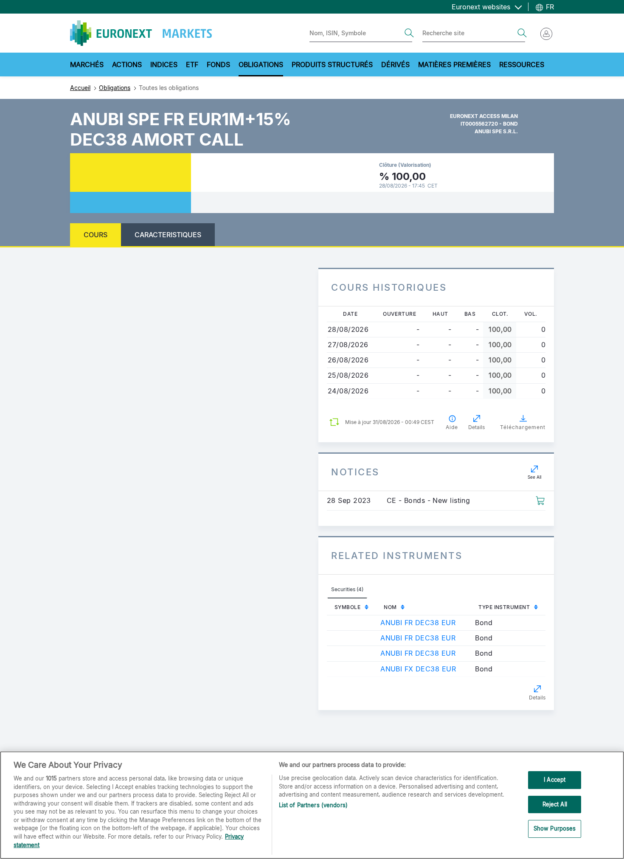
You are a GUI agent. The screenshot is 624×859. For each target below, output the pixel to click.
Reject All (554, 804)
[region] (312, 805)
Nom (390, 607)
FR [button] (549, 7)
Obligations (114, 87)
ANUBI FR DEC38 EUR (417, 622)
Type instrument (504, 607)
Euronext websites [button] (482, 7)
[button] (540, 500)
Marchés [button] (87, 64)
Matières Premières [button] (454, 64)
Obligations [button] (261, 64)
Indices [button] (163, 64)
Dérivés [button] (395, 64)
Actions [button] (127, 64)
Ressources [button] (521, 64)
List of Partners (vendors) (313, 805)
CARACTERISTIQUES (168, 234)
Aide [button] (452, 427)
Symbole (347, 607)
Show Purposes (555, 828)
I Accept (554, 779)
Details (537, 697)
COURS (95, 234)
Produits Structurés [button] (332, 64)
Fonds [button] (218, 64)
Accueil (80, 87)
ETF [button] (192, 64)
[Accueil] (141, 33)
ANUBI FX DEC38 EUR (418, 669)
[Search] (409, 33)
